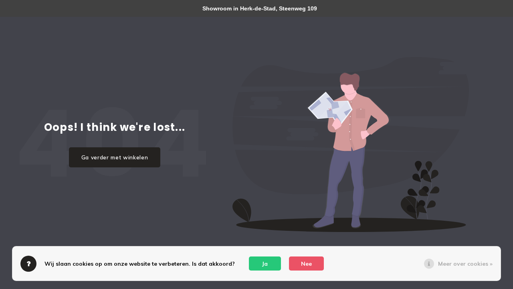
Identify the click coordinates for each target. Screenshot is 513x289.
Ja (265, 263)
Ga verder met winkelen (114, 157)
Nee (306, 263)
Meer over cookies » (465, 263)
